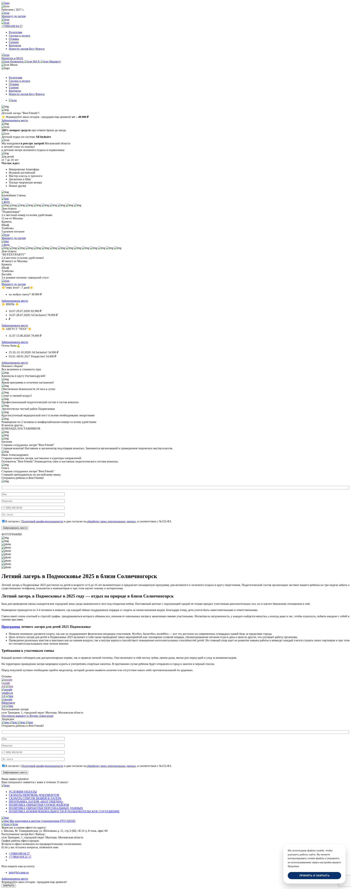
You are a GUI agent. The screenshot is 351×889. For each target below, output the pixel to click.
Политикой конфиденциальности (42, 521)
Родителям (15, 32)
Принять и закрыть (314, 875)
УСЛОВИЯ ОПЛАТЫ (23, 791)
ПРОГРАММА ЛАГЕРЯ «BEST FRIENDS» (36, 801)
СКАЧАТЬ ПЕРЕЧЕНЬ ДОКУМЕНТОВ (34, 795)
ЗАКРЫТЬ (8, 885)
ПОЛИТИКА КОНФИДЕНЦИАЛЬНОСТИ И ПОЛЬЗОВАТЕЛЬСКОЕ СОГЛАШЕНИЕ (64, 811)
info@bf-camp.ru (19, 872)
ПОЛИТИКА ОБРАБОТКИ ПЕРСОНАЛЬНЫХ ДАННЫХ (46, 808)
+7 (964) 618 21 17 (20, 856)
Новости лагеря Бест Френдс (27, 48)
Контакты (15, 45)
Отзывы (14, 38)
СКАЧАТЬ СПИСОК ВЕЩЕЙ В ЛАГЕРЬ (35, 798)
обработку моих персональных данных (111, 521)
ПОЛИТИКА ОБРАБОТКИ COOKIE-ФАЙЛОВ (39, 804)
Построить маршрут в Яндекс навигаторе (27, 715)
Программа (10, 627)
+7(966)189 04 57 (19, 853)
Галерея (13, 42)
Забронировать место (14, 120)
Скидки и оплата (19, 35)
